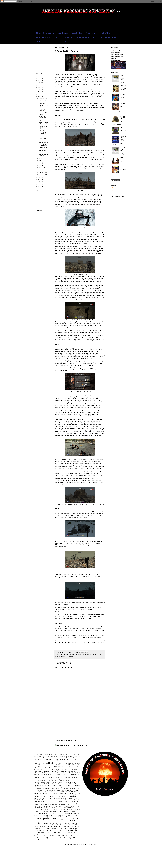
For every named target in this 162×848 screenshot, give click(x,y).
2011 (39, 186)
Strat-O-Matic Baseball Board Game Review (122, 79)
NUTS (78, 801)
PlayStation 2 (73, 804)
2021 (39, 85)
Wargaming (69, 37)
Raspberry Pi (46, 809)
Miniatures (37, 798)
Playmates (63, 804)
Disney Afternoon (46, 774)
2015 (39, 177)
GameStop (48, 783)
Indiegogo (54, 788)
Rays (54, 809)
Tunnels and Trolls (71, 828)
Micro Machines (62, 796)
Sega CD (48, 815)
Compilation (37, 771)
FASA (75, 777)
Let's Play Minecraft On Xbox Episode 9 (43, 118)
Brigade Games (70, 766)
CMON (46, 769)
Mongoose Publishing (61, 798)
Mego (45, 796)
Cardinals (68, 768)
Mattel (70, 795)
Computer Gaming (64, 654)
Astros (36, 761)
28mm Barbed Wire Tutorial (122, 159)
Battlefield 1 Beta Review (43, 151)
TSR (61, 828)
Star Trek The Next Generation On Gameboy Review (44, 107)
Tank (42, 825)
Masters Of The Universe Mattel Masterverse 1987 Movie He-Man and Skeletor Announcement (117, 55)
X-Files (72, 835)
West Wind (71, 832)
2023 (39, 80)
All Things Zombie (58, 757)
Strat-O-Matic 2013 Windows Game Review (122, 151)
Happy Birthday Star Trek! (43, 123)
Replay (53, 811)
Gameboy (61, 782)
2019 (39, 89)
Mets (51, 797)
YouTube (43, 840)
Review (99, 654)
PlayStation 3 (38, 806)
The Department (42, 42)
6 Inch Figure (68, 754)
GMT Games (48, 785)
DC (76, 771)
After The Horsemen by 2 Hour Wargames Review (123, 88)
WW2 (59, 836)
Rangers (77, 807)
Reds (70, 809)
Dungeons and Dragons (49, 776)
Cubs (62, 771)
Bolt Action (37, 766)
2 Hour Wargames (92, 33)
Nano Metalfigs (73, 800)
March (41, 169)
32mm (61, 754)
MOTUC (36, 800)
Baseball (45, 763)
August (41, 158)
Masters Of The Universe (45, 33)
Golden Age (58, 785)
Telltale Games (51, 825)
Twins (47, 830)
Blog (54, 764)
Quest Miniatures (58, 807)
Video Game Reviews (43, 37)
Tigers (64, 826)
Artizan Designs (73, 759)
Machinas (47, 791)
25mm (41, 754)
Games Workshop (83, 37)
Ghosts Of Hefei (75, 783)
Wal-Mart (43, 832)
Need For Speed (63, 801)
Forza (60, 780)
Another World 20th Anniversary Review (43, 128)
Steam (61, 821)
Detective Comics (56, 772)
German (55, 783)
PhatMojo (75, 803)
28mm (46, 754)
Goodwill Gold (68, 785)
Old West (39, 803)
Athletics (59, 761)
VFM (63, 830)
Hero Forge (77, 787)
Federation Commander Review (123, 168)
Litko (35, 791)
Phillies (36, 804)
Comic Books (53, 769)
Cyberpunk (70, 771)
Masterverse (61, 795)
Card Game (59, 768)
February (42, 172)
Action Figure (64, 756)
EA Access (61, 776)
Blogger (95, 844)
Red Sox (62, 809)
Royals (68, 813)
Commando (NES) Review (122, 96)
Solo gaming (43, 818)
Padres (57, 803)
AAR (43, 756)
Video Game (58, 656)
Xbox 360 (40, 838)
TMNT (71, 826)
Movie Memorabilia (47, 800)
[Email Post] (77, 652)
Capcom (52, 768)
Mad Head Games (57, 791)
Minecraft (58, 37)
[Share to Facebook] (85, 652)
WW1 (53, 835)
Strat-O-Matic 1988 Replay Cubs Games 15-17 (43, 146)
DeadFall (46, 772)
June (40, 163)
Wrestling (46, 835)
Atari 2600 (50, 761)
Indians (47, 788)
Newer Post (58, 738)
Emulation (45, 777)
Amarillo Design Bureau (73, 757)
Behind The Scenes (45, 764)
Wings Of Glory (77, 33)
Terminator (63, 825)
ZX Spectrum (59, 840)
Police (60, 806)
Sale (35, 815)
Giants (39, 785)
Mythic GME (58, 800)
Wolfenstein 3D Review (43, 154)
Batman (60, 763)
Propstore (48, 807)
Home (79, 738)
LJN (41, 791)
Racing (69, 807)
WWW (66, 835)
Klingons (40, 790)
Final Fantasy (64, 779)
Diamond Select (67, 772)
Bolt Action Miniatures (50, 766)
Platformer (55, 804)
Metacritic (66, 83)
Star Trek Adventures (43, 821)
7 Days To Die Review (43, 139)
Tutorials (37, 830)
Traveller (53, 828)
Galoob (42, 782)
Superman (74, 823)
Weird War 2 (62, 832)
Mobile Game (48, 798)
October (41, 101)
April (41, 167)
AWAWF (67, 761)
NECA (44, 801)
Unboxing (55, 830)
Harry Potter (68, 787)
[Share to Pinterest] (87, 652)
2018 (39, 92)
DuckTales (37, 776)
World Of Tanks (68, 834)
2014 (39, 179)
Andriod (39, 759)
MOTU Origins (73, 798)
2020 (39, 87)
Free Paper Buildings (123, 129)
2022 (39, 82)
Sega (41, 815)
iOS (61, 788)
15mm (35, 754)
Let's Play (71, 790)
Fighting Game (53, 779)
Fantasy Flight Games (64, 777)
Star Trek (76, 819)
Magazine (65, 791)
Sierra (50, 817)
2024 (39, 78)
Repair (44, 811)
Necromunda (53, 801)
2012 (39, 184)
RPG (75, 813)
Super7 (67, 823)
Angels (46, 759)
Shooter (43, 817)
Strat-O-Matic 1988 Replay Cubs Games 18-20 (43, 134)
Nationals (37, 801)
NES (72, 801)
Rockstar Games (59, 813)
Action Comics (52, 756)
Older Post (101, 738)
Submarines (44, 823)
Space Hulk (67, 819)
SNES (78, 817)
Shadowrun (69, 815)
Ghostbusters (63, 783)
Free (66, 780)
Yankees (76, 837)
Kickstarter (73, 654)
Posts (115, 188)
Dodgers (73, 774)
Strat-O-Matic (63, 33)
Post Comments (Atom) (71, 740)
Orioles (48, 803)
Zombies (71, 656)
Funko (36, 782)
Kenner (67, 788)
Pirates (45, 804)
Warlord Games (52, 832)
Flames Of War (47, 780)
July (40, 160)
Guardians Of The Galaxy (55, 787)
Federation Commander (108, 37)
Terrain (71, 825)
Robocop (50, 813)
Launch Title (60, 790)
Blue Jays (62, 764)
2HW (55, 754)
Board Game (72, 764)
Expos (52, 777)
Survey (36, 825)
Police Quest (68, 806)
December (42, 98)
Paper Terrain (66, 803)
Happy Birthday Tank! (43, 113)
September (42, 103)
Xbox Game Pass (53, 838)
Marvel (36, 793)
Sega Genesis (59, 815)
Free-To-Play (74, 780)
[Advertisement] (81, 23)
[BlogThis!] (82, 652)
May (40, 165)
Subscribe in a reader (118, 196)
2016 (39, 96)
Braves (61, 766)
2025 (39, 76)
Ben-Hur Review (43, 142)
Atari (42, 761)
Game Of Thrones (51, 782)
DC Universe (37, 772)
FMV (55, 780)
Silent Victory (106, 33)
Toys (94, 37)
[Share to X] (84, 652)
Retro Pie (74, 811)
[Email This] (80, 652)
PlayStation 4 (82, 654)
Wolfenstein (57, 834)
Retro (66, 811)
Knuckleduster (49, 790)
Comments (116, 191)
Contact (68, 42)
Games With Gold (71, 782)
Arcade (54, 759)
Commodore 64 (74, 769)
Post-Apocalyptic (91, 654)
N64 (65, 800)
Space (58, 819)
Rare (38, 809)
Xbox (78, 835)
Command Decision (64, 769)
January (41, 174)
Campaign (44, 768)
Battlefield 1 (70, 763)
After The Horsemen (45, 757)
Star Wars (54, 821)
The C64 (43, 826)
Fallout (93, 123)
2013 (39, 182)
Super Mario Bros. (57, 823)
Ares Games (62, 759)
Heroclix (39, 788)
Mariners (73, 791)
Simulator (71, 817)
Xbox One (64, 656)
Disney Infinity (56, 42)
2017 (39, 94)
